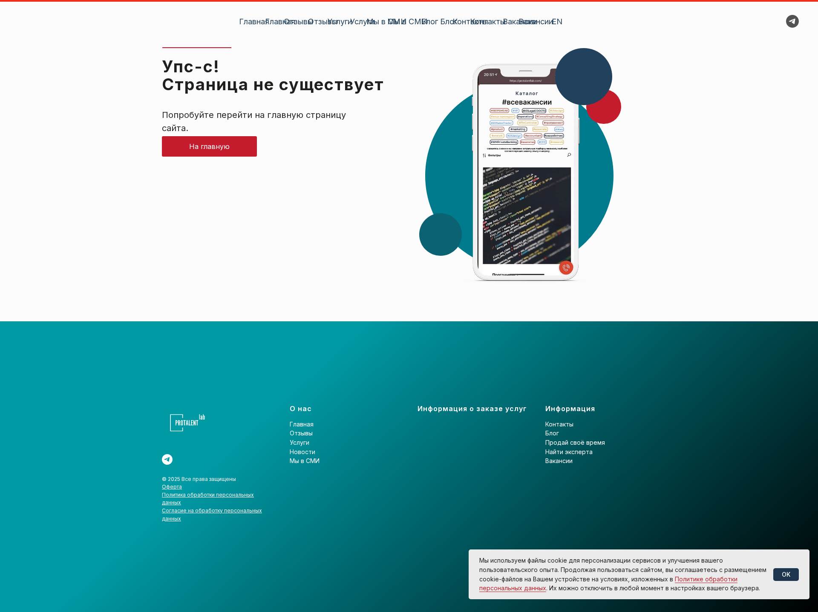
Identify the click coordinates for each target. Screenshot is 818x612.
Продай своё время (575, 442)
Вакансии (535, 21)
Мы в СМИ (407, 21)
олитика (176, 495)
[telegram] (792, 21)
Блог (448, 21)
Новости (302, 451)
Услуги (362, 21)
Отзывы (322, 21)
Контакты (488, 21)
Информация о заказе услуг (472, 408)
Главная (280, 21)
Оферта (172, 486)
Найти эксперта (569, 451)
